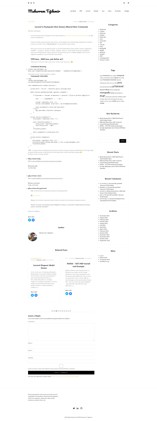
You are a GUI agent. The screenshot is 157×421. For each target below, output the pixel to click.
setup (121, 99)
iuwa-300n (114, 83)
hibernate (119, 80)
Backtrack (103, 29)
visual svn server (108, 101)
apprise (101, 75)
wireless (122, 101)
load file (111, 89)
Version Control (104, 60)
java (119, 82)
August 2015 (103, 217)
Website (30, 358)
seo (100, 99)
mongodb (105, 92)
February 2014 (104, 231)
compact (114, 75)
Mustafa (102, 187)
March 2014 (103, 229)
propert (124, 96)
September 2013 (105, 240)
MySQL (102, 50)
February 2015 (104, 219)
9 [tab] (68, 310)
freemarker (106, 80)
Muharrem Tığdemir (44, 11)
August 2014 (103, 223)
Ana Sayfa (73, 11)
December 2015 (104, 216)
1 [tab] (52, 310)
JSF (101, 43)
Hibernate (103, 37)
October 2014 (104, 221)
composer (120, 75)
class (111, 75)
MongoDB (103, 48)
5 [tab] (60, 310)
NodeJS (102, 54)
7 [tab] (64, 310)
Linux (109, 11)
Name (30, 343)
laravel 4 (102, 90)
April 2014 (103, 227)
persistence (118, 93)
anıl (101, 195)
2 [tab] (54, 310)
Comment (31, 321)
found (101, 80)
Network (102, 52)
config (101, 77)
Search (123, 141)
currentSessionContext (108, 77)
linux (107, 89)
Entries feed (103, 257)
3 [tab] (56, 310)
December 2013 (104, 235)
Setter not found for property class (112, 99)
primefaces (120, 96)
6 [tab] (62, 310)
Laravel (88, 11)
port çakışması (108, 96)
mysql (112, 93)
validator (102, 101)
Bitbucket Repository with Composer (111, 122)
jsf (113, 86)
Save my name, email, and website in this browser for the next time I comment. (51, 369)
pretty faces (114, 96)
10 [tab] (70, 310)
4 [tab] (58, 310)
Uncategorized (104, 58)
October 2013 (104, 238)
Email (30, 350)
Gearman (103, 33)
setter (103, 99)
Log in (102, 256)
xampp (102, 103)
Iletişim (126, 11)
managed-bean (116, 89)
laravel (119, 86)
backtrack (106, 75)
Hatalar (96, 11)
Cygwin (102, 31)
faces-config (121, 77)
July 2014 (102, 225)
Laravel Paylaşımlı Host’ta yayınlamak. (77, 35)
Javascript (103, 41)
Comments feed (105, 259)
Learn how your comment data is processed (65, 376)
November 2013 (104, 237)
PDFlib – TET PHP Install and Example (111, 126)
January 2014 (104, 233)
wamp (114, 101)
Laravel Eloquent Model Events (109, 124)
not (115, 93)
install (107, 83)
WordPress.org (104, 261)
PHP (80, 11)
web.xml (118, 101)
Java (103, 11)
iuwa (110, 83)
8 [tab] (66, 310)
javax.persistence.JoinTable (106, 86)
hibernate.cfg (103, 83)
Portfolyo (118, 11)
